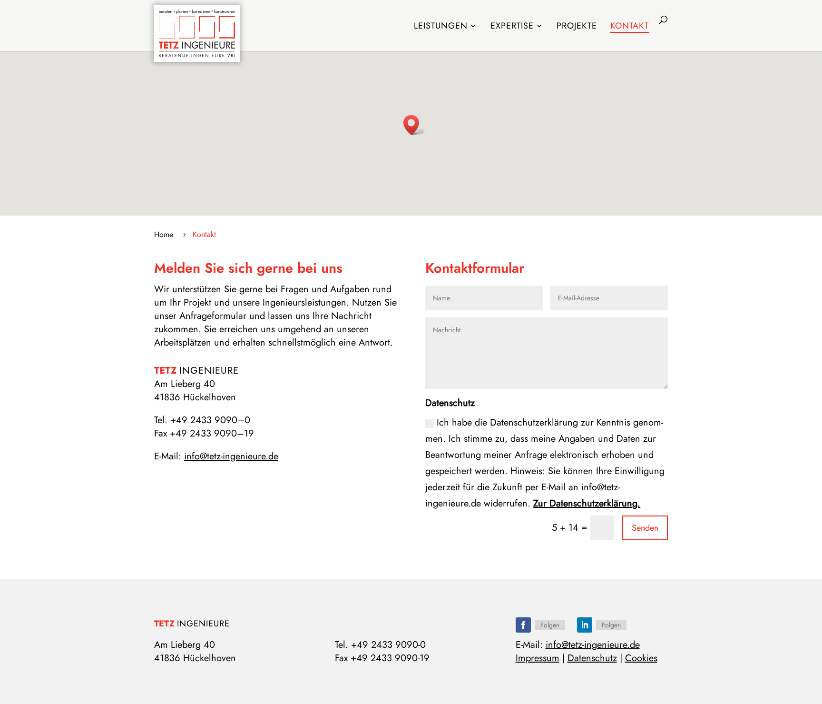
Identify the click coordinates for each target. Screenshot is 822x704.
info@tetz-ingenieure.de (231, 456)
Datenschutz (592, 658)
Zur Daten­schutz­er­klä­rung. (586, 503)
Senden (645, 528)
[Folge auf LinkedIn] (584, 625)
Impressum (537, 658)
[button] (414, 125)
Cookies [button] (641, 658)
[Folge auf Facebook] (523, 625)
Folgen (549, 625)
